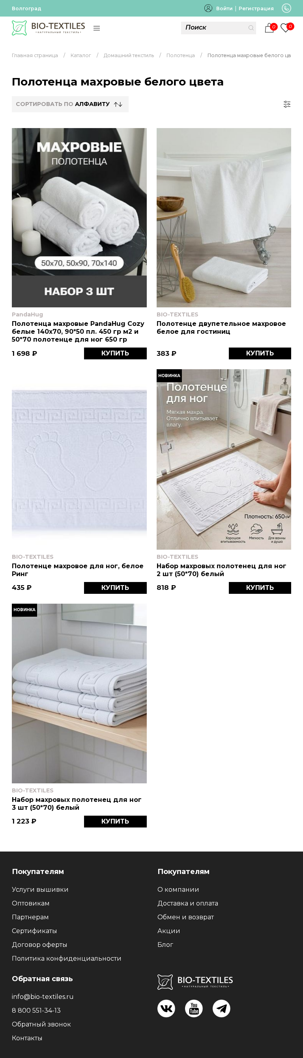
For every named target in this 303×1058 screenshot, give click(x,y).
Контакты (27, 1038)
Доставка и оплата (187, 903)
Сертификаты (34, 931)
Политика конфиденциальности (67, 958)
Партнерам (30, 917)
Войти (224, 8)
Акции (168, 931)
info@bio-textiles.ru (43, 996)
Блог (165, 944)
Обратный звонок (41, 1024)
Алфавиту (92, 104)
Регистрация (256, 8)
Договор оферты (39, 944)
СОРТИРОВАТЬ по (63, 104)
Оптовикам (31, 903)
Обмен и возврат (185, 917)
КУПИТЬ (115, 353)
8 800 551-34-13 (36, 1010)
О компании (178, 889)
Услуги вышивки (40, 889)
